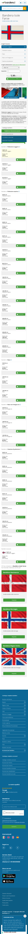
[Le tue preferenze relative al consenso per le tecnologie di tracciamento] (2, 932)
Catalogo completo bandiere (9, 695)
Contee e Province (6, 708)
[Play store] (14, 876)
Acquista (14, 600)
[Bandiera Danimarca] (14, 583)
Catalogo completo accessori (10, 756)
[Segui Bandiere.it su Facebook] (17, 847)
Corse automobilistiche (7, 717)
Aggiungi (21, 159)
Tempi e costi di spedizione (8, 896)
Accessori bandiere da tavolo (9, 768)
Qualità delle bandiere (7, 900)
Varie (3, 744)
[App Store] (14, 881)
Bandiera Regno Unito (11, 646)
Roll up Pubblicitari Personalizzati (10, 726)
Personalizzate (5, 720)
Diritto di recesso (6, 898)
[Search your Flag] (24, 8)
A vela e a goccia (6, 723)
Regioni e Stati (5, 705)
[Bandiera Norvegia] (14, 620)
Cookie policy (5, 905)
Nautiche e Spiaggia (6, 714)
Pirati (3, 738)
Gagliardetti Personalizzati (8, 730)
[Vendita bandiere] (8, 2)
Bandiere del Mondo (7, 699)
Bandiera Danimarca (11, 572)
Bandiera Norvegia (10, 609)
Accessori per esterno (7, 765)
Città (3, 711)
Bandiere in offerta (6, 741)
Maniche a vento (6, 733)
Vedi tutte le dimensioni (19, 64)
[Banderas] (17, 837)
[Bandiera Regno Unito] (14, 656)
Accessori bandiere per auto (8, 774)
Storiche (4, 736)
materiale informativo (20, 822)
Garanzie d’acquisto (6, 893)
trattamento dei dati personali (9, 820)
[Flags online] (8, 837)
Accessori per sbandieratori (8, 771)
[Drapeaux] (13, 837)
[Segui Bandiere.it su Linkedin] (10, 847)
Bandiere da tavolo (6, 747)
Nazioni (4, 702)
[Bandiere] (3, 837)
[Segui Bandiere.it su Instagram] (3, 847)
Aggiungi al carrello (14, 78)
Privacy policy (5, 902)
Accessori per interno (7, 762)
